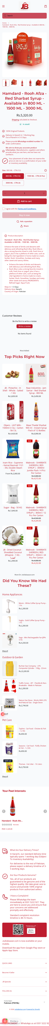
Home (4, 23)
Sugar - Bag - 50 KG (13, 507)
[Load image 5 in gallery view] (38, 82)
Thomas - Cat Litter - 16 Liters (30, 764)
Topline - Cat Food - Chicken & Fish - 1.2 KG (32, 730)
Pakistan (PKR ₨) (11, 1003)
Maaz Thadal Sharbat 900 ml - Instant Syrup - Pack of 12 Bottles (36, 428)
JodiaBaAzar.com (20, 1009)
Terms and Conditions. (27, 209)
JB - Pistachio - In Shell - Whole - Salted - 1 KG (13, 390)
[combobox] (24, 16)
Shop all (5, 651)
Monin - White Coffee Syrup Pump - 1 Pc (32, 604)
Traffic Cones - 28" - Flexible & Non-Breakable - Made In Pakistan (33, 684)
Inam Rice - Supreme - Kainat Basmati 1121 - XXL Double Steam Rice (12, 466)
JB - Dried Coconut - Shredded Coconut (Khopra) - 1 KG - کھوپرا (12, 553)
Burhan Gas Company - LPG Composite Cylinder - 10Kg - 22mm (32, 667)
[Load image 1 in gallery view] (5, 82)
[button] (45, 6)
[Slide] (45, 170)
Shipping (15, 120)
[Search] (4, 16)
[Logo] (24, 6)
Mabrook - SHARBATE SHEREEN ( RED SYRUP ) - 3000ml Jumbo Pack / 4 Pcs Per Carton (36, 467)
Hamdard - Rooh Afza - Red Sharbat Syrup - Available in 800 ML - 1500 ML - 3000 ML (12, 821)
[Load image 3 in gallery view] (22, 82)
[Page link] (24, 930)
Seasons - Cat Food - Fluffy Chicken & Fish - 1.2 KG (32, 747)
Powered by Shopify (33, 1009)
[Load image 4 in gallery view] (30, 82)
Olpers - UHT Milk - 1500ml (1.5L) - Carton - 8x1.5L (12, 428)
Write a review (24, 326)
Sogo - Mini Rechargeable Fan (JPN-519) (32, 638)
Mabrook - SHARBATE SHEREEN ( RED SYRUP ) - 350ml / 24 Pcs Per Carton (36, 553)
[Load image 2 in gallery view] (14, 82)
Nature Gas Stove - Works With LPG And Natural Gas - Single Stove (33, 701)
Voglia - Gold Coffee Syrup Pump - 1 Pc (32, 621)
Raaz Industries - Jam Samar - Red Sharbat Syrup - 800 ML (36, 390)
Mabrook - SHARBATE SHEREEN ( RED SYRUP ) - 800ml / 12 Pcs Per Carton (36, 511)
